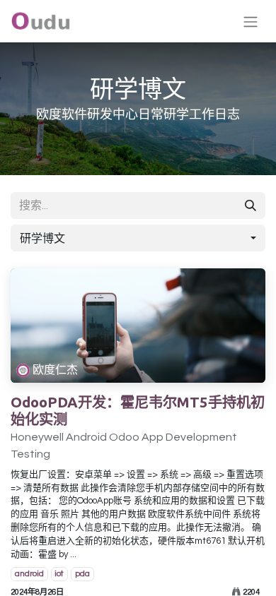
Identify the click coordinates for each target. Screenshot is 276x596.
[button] (138, 238)
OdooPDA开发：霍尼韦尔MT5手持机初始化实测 (138, 410)
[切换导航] (250, 21)
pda (82, 573)
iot (59, 573)
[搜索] (250, 205)
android (29, 573)
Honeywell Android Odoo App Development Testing (124, 445)
